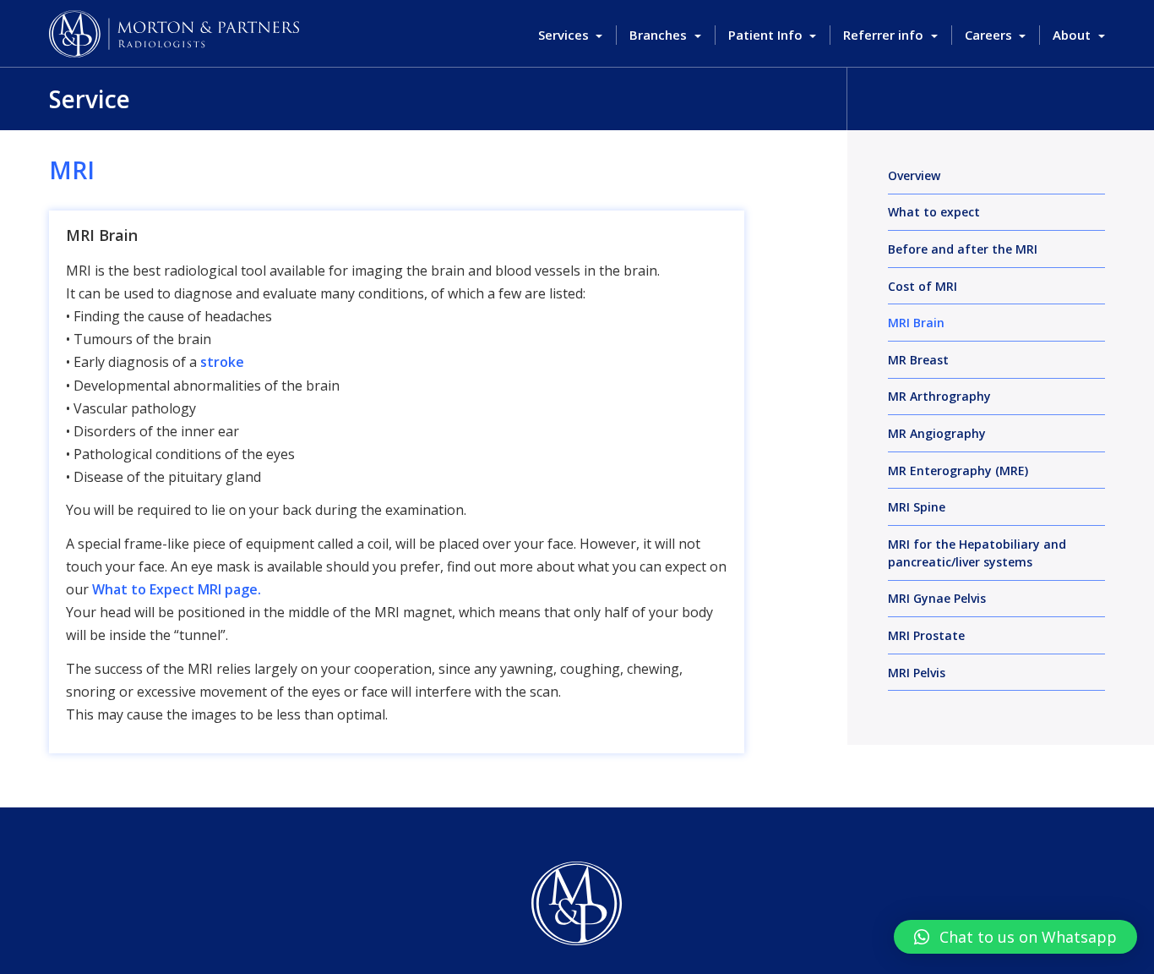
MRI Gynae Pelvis (937, 598)
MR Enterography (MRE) (958, 470)
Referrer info (885, 35)
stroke (222, 362)
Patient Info (767, 35)
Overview (914, 175)
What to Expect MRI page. (176, 589)
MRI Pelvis (916, 673)
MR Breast (918, 360)
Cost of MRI (922, 286)
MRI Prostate (926, 635)
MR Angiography (937, 433)
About (1073, 35)
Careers (990, 35)
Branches (659, 35)
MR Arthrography (939, 396)
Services (565, 35)
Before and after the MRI (962, 249)
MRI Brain (916, 323)
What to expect (934, 212)
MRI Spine (916, 507)
